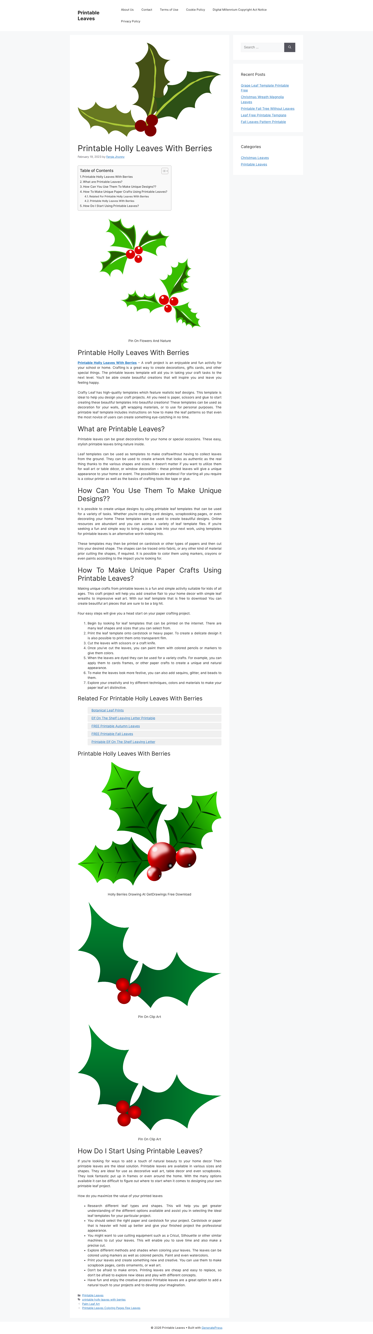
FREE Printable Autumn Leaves (116, 726)
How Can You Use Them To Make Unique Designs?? (119, 186)
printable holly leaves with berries (104, 1299)
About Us (127, 9)
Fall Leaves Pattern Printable (263, 122)
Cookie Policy (195, 9)
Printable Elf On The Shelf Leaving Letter (123, 742)
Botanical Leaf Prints (108, 710)
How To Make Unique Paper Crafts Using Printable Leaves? (125, 192)
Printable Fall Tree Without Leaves (268, 109)
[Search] (289, 47)
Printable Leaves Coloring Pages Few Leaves (111, 1308)
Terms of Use (169, 9)
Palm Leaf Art (91, 1303)
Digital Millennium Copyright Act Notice (240, 9)
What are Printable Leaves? (102, 182)
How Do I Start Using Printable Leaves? (111, 206)
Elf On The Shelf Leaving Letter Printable (123, 718)
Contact (146, 9)
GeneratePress (212, 1328)
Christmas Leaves (255, 158)
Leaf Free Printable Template (263, 115)
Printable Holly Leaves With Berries (107, 177)
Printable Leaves (88, 15)
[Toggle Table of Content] (163, 171)
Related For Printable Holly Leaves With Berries (119, 196)
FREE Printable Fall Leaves (112, 734)
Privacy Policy (130, 21)
